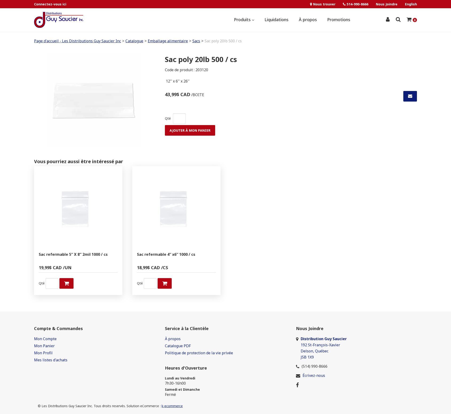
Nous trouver (324, 4)
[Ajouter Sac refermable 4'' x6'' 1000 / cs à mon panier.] (165, 283)
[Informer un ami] (410, 96)
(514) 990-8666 (314, 366)
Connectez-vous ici (50, 4)
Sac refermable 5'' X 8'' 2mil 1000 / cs (73, 254)
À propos (308, 19)
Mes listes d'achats (50, 360)
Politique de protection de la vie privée (199, 352)
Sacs (196, 40)
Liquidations (276, 19)
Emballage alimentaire (168, 40)
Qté (168, 118)
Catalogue (134, 40)
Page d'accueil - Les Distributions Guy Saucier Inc (77, 40)
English (411, 4)
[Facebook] (297, 384)
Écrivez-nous (314, 375)
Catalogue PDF (178, 345)
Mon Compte (45, 338)
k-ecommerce (172, 406)
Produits (243, 19)
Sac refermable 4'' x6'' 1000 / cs (166, 254)
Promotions (338, 19)
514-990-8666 (357, 4)
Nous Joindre (386, 4)
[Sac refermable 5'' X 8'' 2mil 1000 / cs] (78, 210)
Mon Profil (43, 352)
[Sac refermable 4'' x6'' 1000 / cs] (176, 210)
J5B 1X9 (308, 357)
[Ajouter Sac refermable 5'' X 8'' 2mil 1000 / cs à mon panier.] (66, 283)
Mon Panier (44, 345)
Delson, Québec (314, 351)
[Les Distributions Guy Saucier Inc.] (58, 20)
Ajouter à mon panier (190, 130)
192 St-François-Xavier (320, 344)
